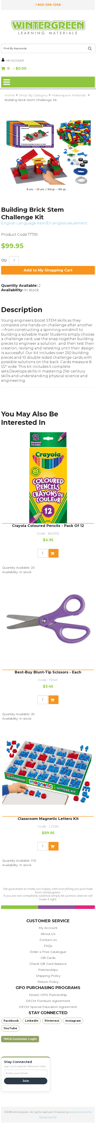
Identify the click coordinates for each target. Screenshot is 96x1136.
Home (9, 95)
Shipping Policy (48, 976)
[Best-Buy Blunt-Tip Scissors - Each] (48, 624)
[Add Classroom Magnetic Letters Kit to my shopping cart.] (53, 846)
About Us (48, 934)
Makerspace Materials (69, 95)
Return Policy (48, 982)
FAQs (48, 946)
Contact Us (48, 940)
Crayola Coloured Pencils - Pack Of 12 (48, 526)
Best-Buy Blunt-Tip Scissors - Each (48, 672)
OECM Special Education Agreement (48, 1007)
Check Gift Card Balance (48, 964)
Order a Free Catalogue (48, 952)
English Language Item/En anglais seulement (44, 223)
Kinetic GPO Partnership (48, 995)
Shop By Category (33, 95)
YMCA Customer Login (20, 1039)
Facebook (11, 1020)
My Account (48, 928)
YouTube (10, 1028)
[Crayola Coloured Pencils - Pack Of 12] (48, 477)
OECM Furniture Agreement (48, 1001)
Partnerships (48, 970)
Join (26, 1081)
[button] (48, 69)
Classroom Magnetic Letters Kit (48, 819)
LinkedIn (31, 1020)
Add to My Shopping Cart (48, 270)
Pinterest (52, 1020)
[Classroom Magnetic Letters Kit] (48, 770)
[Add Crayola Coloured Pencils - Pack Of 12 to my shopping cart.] (53, 553)
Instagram (73, 1020)
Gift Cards (48, 958)
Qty (4, 260)
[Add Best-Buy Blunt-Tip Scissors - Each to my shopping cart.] (53, 699)
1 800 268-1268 (48, 5)
